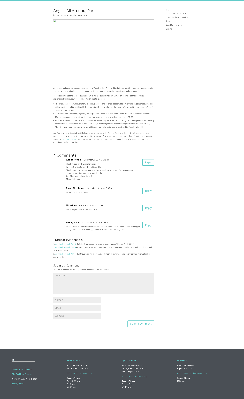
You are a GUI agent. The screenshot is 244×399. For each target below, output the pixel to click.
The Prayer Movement (177, 13)
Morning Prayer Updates (178, 17)
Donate (187, 6)
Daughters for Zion (172, 6)
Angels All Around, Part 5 (65, 254)
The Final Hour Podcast (22, 374)
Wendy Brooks (73, 222)
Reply (148, 162)
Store (158, 6)
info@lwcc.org (86, 373)
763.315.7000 (72, 373)
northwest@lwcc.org (198, 373)
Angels (73, 15)
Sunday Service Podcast (22, 369)
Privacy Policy (17, 383)
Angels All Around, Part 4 (65, 247)
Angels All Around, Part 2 (65, 244)
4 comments (83, 15)
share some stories (69, 139)
